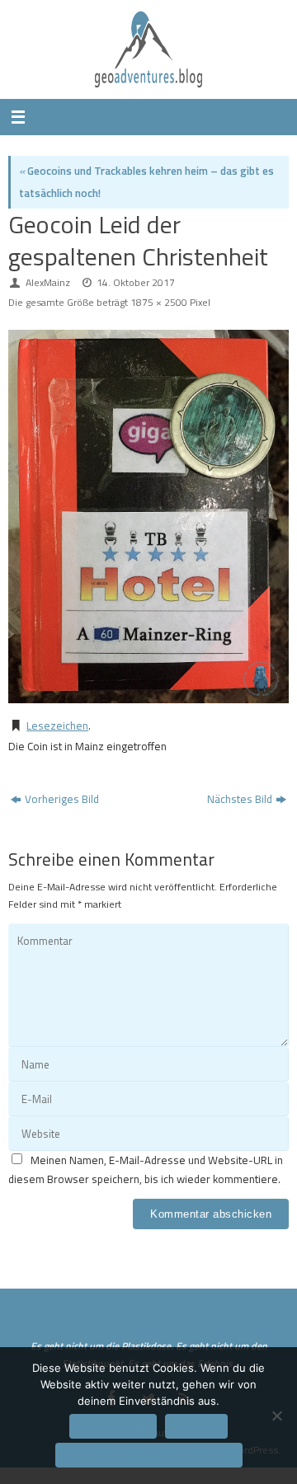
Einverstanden (113, 1426)
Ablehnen (196, 1426)
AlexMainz (48, 282)
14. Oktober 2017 (136, 282)
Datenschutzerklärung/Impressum (149, 1455)
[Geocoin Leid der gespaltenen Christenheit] (148, 516)
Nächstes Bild (239, 799)
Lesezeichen (57, 725)
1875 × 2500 (158, 302)
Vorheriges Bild (62, 799)
